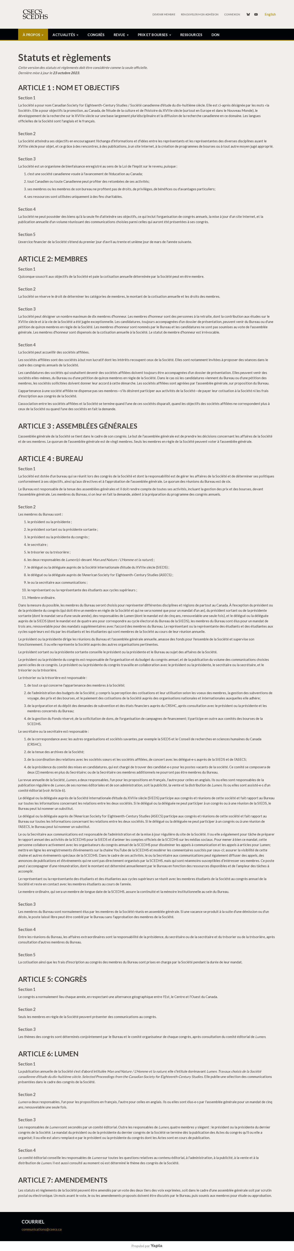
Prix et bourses (153, 35)
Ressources (191, 35)
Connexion (232, 14)
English (270, 14)
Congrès (96, 35)
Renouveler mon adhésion (200, 14)
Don (216, 35)
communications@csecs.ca (42, 1229)
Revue (119, 35)
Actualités (64, 35)
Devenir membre (164, 14)
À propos (31, 35)
